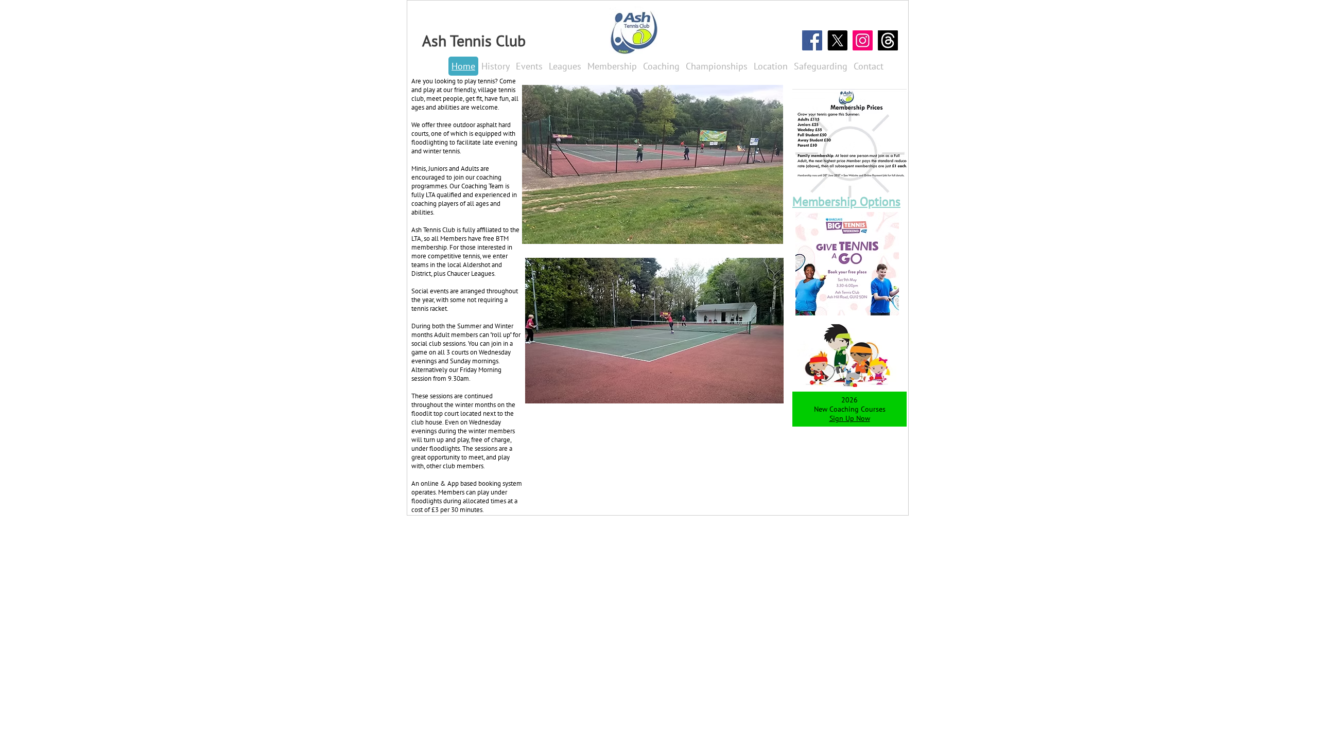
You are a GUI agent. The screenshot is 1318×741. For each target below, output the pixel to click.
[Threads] (888, 40)
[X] (837, 40)
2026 (849, 399)
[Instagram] (863, 40)
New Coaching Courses (850, 409)
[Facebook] (812, 40)
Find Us (854, 611)
